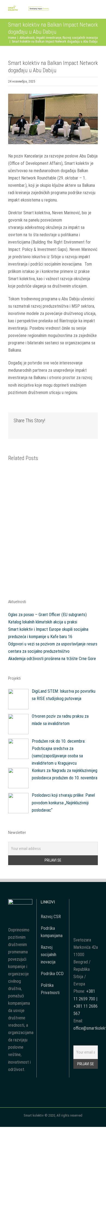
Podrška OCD (52, 973)
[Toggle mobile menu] (95, 10)
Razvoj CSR (51, 916)
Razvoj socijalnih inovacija (48, 955)
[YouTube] (85, 903)
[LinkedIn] (85, 912)
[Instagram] (93, 903)
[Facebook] (78, 903)
